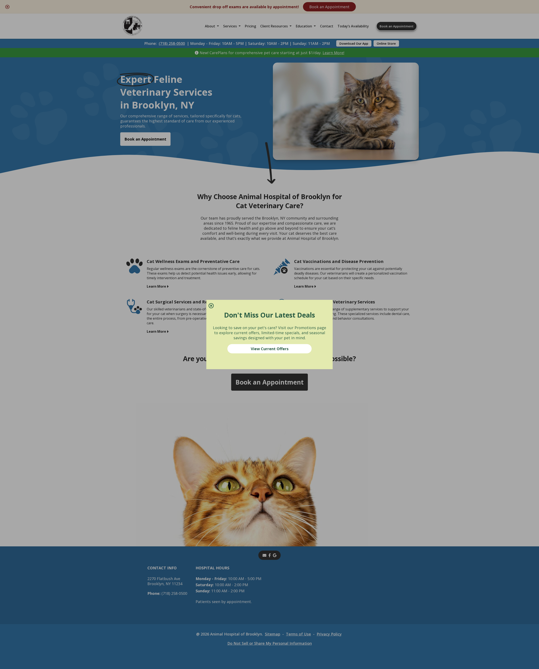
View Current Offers (269, 348)
